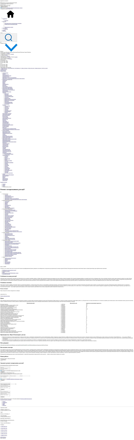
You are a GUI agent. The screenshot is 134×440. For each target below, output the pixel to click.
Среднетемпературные (9, 103)
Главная (4, 401)
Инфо (4, 404)
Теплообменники (8, 224)
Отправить (2, 371)
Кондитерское (5, 86)
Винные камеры (5, 146)
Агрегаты (4, 92)
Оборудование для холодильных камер (12, 241)
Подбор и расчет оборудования (8, 174)
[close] (0, 381)
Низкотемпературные (8, 102)
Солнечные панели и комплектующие (9, 128)
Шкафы (6, 159)
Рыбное (4, 83)
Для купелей (7, 107)
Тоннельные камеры (8, 160)
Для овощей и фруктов (7, 150)
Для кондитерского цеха (7, 151)
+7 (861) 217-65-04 (24, 68)
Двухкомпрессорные (8, 95)
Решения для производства (7, 79)
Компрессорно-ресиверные (9, 100)
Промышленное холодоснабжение (9, 89)
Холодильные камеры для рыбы (10, 249)
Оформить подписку (4, 6)
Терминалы (5, 135)
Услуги (4, 403)
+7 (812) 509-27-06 (10, 68)
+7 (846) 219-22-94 (37, 68)
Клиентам (4, 21)
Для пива (6, 109)
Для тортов (7, 167)
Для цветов (7, 97)
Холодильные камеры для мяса (10, 250)
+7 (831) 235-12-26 (30, 68)
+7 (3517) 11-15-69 (44, 68)
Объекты (6, 29)
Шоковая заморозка (8, 256)
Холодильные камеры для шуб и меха (11, 246)
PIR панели (5, 127)
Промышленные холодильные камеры (9, 141)
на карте (8, 53)
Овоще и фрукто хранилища (8, 137)
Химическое (5, 80)
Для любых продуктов (9, 172)
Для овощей (7, 165)
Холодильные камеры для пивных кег (11, 247)
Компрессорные (7, 98)
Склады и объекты (6, 130)
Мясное (4, 82)
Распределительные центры (7, 136)
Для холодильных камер (9, 96)
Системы (6, 155)
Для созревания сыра (6, 149)
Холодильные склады (6, 131)
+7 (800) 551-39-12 (3, 69)
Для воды (6, 106)
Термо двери (7, 223)
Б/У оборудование (6, 125)
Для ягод (6, 166)
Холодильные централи (7, 118)
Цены (4, 272)
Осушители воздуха (6, 123)
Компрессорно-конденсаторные (10, 99)
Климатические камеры (7, 153)
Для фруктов (7, 169)
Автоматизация (5, 72)
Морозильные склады (6, 132)
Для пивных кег (5, 145)
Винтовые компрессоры (7, 91)
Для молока (7, 108)
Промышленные (7, 111)
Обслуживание (5, 178)
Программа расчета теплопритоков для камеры (13, 23)
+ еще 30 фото (3, 359)
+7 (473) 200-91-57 (17, 68)
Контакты (4, 405)
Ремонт (4, 177)
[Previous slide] (0, 360)
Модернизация (5, 179)
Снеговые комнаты (6, 143)
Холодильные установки (7, 113)
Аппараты (6, 156)
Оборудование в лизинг (9, 27)
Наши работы (5, 28)
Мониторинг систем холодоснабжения (9, 77)
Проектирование (6, 175)
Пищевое (4, 81)
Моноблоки (7, 101)
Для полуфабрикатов (8, 170)
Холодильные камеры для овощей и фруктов (13, 252)
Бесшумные (7, 93)
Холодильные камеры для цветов (11, 254)
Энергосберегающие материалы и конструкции (11, 129)
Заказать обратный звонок (5, 296)
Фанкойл (6, 112)
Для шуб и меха (5, 144)
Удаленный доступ (6, 76)
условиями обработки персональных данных (14, 7)
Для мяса (4, 148)
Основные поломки (6, 271)
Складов (4, 73)
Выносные (6, 94)
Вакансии (6, 20)
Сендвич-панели (5, 126)
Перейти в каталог (3, 182)
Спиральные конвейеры (9, 162)
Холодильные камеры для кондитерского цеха (13, 253)
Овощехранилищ (6, 74)
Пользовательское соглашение (5, 399)
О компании (5, 18)
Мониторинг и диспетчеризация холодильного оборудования (13, 78)
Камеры (6, 157)
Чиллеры (6, 214)
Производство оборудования (8, 88)
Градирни (4, 120)
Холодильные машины (7, 114)
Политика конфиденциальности (26, 398)
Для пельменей (7, 168)
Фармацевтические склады (7, 133)
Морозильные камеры (6, 139)
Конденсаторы (5, 116)
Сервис (4, 173)
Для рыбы (4, 147)
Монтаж (4, 176)
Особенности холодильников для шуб (9, 270)
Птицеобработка (5, 84)
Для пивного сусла (8, 110)
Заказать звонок (3, 71)
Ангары (4, 134)
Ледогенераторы (5, 122)
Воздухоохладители (6, 115)
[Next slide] (1, 360)
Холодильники (5, 90)
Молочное (4, 85)
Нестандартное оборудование (8, 124)
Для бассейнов (7, 105)
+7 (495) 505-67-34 (3, 68)
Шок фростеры (5, 119)
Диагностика (5, 180)
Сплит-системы (5, 117)
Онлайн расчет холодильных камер (11, 24)
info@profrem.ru (3, 70)
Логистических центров (7, 75)
